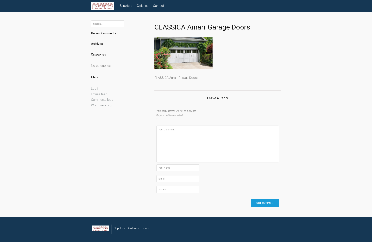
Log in (95, 88)
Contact (158, 6)
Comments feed (102, 99)
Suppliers (126, 6)
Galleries (142, 6)
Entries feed (99, 94)
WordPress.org (101, 105)
